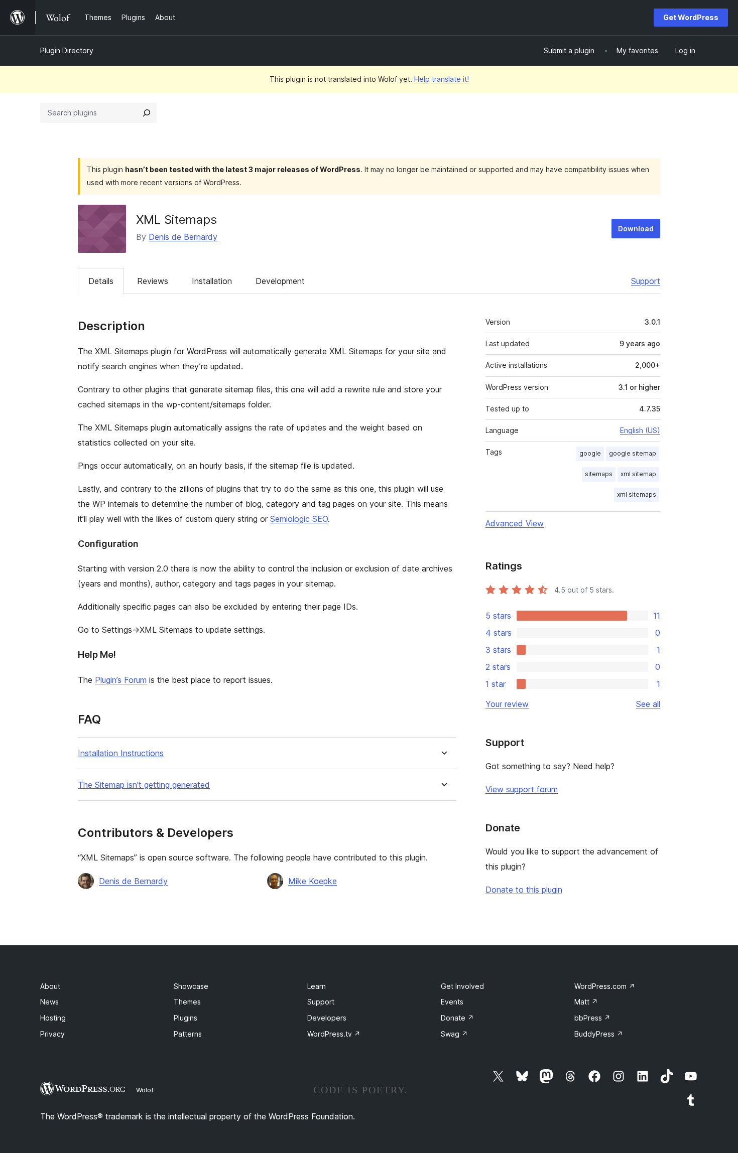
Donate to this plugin (523, 890)
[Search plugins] (147, 113)
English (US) (640, 430)
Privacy (52, 1034)
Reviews (152, 281)
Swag (454, 1034)
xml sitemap (638, 474)
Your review (507, 704)
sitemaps (598, 474)
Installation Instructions (121, 753)
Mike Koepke (312, 881)
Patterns (188, 1034)
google (590, 453)
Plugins (185, 1018)
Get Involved (462, 986)
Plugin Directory (66, 50)
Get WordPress (690, 17)
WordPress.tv (333, 1034)
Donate (457, 1018)
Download (636, 228)
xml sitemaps (636, 494)
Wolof (145, 1090)
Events (452, 1001)
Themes (187, 1001)
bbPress (592, 1018)
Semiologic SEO (299, 519)
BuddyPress (598, 1034)
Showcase (191, 986)
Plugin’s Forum (121, 680)
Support (645, 281)
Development (280, 281)
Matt (586, 1001)
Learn (316, 986)
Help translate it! (441, 79)
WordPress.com (604, 986)
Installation (212, 281)
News (49, 1001)
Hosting (53, 1018)
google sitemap (632, 453)
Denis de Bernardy (183, 237)
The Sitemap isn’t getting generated (144, 785)
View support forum (521, 789)
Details (100, 281)
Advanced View (514, 523)
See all (648, 704)
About (50, 986)
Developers (326, 1018)
